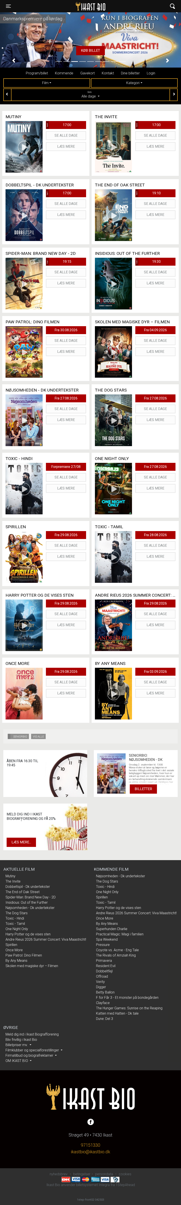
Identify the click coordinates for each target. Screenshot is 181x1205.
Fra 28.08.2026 (155, 535)
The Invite (13, 881)
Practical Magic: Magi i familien (119, 934)
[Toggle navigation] (172, 6)
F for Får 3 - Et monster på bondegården (127, 997)
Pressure (103, 945)
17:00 (58, 125)
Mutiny (10, 876)
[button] (13, 61)
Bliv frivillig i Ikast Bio (21, 1040)
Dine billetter (130, 73)
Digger (101, 987)
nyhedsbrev (59, 1174)
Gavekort (87, 73)
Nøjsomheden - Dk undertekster (30, 908)
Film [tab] (45, 83)
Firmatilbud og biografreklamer (30, 1055)
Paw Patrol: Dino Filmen (24, 955)
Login (151, 73)
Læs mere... (21, 842)
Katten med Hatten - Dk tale (117, 1013)
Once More (14, 950)
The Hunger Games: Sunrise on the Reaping (129, 1008)
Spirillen (11, 945)
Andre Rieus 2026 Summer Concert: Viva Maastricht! (46, 939)
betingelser (81, 1174)
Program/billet (37, 73)
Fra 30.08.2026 (66, 330)
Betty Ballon (105, 992)
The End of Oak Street (23, 892)
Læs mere (66, 146)
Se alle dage (66, 135)
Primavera (104, 960)
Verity (100, 982)
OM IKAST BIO (17, 1061)
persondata (104, 1174)
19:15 (58, 261)
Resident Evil (105, 966)
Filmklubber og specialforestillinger (33, 1050)
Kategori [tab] (133, 83)
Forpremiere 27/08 (66, 467)
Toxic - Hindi (15, 918)
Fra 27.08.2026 (66, 398)
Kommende (64, 73)
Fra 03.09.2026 (155, 672)
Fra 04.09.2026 (155, 330)
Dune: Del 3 (104, 1019)
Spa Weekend (107, 939)
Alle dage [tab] (89, 94)
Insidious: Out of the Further (27, 902)
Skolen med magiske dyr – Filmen (32, 966)
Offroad (102, 976)
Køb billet (90, 50)
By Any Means (16, 960)
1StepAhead (125, 1185)
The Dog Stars (17, 913)
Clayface (103, 1003)
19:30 (148, 261)
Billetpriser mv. (17, 1045)
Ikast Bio (68, 6)
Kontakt (108, 73)
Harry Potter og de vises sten (28, 934)
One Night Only (17, 929)
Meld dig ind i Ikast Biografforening (32, 1034)
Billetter (143, 789)
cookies (125, 1174)
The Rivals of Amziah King (116, 955)
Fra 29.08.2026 (66, 535)
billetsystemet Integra (93, 1185)
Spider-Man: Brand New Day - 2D (31, 897)
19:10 (148, 193)
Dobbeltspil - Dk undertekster (28, 887)
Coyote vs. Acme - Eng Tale (117, 950)
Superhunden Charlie (111, 929)
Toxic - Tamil (15, 924)
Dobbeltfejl (104, 971)
